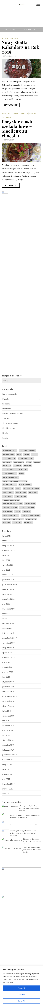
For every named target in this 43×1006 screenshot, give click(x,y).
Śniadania (6, 404)
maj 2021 (6, 570)
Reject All (21, 1001)
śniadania (17, 523)
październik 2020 (9, 584)
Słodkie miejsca (10, 38)
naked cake (21, 492)
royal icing (30, 504)
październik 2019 (9, 638)
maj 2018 (6, 720)
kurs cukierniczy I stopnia (15, 481)
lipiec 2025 (6, 536)
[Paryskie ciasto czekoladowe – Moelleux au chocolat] (21, 152)
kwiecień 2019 (8, 667)
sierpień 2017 (8, 764)
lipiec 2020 (6, 594)
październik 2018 (9, 696)
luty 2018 (6, 735)
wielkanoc (31, 519)
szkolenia (7, 511)
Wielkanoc (6, 408)
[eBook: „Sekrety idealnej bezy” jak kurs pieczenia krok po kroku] (10, 806)
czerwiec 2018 (8, 716)
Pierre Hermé (20, 496)
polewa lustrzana (11, 500)
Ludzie (5, 438)
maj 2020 (6, 604)
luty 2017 (6, 793)
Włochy (6, 523)
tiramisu (26, 511)
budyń (26, 454)
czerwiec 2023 (8, 550)
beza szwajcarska (27, 450)
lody (18, 488)
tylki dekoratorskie (30, 515)
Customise (21, 994)
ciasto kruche (9, 458)
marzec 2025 (7, 540)
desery (37, 462)
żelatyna (28, 523)
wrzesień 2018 (8, 701)
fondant (7, 466)
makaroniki (8, 492)
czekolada (19, 462)
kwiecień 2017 (8, 784)
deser (28, 462)
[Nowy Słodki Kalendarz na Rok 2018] (21, 68)
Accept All (21, 988)
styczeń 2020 (7, 623)
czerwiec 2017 (8, 774)
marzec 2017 (7, 789)
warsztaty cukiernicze (13, 519)
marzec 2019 (7, 672)
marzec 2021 (7, 575)
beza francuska (10, 450)
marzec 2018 (7, 730)
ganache (17, 466)
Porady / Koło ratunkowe (12, 413)
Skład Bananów (10, 507)
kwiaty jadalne (9, 485)
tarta (17, 511)
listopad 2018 (8, 691)
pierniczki (7, 496)
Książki (5, 433)
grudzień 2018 (8, 686)
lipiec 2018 (6, 711)
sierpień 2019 (8, 648)
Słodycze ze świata (10, 423)
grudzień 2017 (8, 745)
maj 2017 (6, 779)
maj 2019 (6, 662)
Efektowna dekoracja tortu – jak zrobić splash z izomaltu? (32, 841)
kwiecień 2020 (8, 609)
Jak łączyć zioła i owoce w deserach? (23, 825)
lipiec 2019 (6, 652)
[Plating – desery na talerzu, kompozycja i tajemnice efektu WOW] (5, 816)
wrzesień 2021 (8, 565)
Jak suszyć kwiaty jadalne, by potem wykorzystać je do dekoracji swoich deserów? (23, 833)
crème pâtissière (25, 458)
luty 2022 (6, 560)
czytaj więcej (11, 105)
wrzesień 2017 (8, 759)
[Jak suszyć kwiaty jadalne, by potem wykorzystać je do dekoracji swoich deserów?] (5, 832)
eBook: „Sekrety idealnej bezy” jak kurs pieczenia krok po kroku (29, 808)
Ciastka (24, 113)
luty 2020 (6, 618)
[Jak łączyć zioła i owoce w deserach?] (5, 824)
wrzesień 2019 (8, 643)
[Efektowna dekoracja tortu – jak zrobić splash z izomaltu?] (12, 840)
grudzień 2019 (8, 628)
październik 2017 (9, 755)
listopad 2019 (8, 633)
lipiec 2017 (6, 769)
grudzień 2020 (8, 579)
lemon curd (8, 488)
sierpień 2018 (8, 706)
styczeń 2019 (7, 682)
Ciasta (15, 113)
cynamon (7, 462)
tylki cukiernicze (11, 515)
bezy (19, 454)
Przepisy (6, 113)
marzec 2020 (7, 613)
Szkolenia (6, 418)
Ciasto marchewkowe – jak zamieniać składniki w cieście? (32, 849)
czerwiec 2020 (8, 599)
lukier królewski (31, 488)
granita (27, 466)
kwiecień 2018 (8, 725)
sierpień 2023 (8, 545)
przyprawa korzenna (12, 504)
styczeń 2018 (7, 740)
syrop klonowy (27, 507)
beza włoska (8, 454)
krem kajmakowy (10, 477)
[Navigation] (38, 4)
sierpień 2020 (8, 589)
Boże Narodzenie (9, 394)
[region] (21, 985)
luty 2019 (6, 677)
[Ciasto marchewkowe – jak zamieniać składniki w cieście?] (11, 848)
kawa (21, 473)
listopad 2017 (8, 750)
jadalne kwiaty (9, 473)
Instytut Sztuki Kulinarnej (15, 469)
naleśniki (33, 492)
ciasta (35, 454)
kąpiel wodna (25, 485)
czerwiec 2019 (8, 657)
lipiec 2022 (6, 555)
